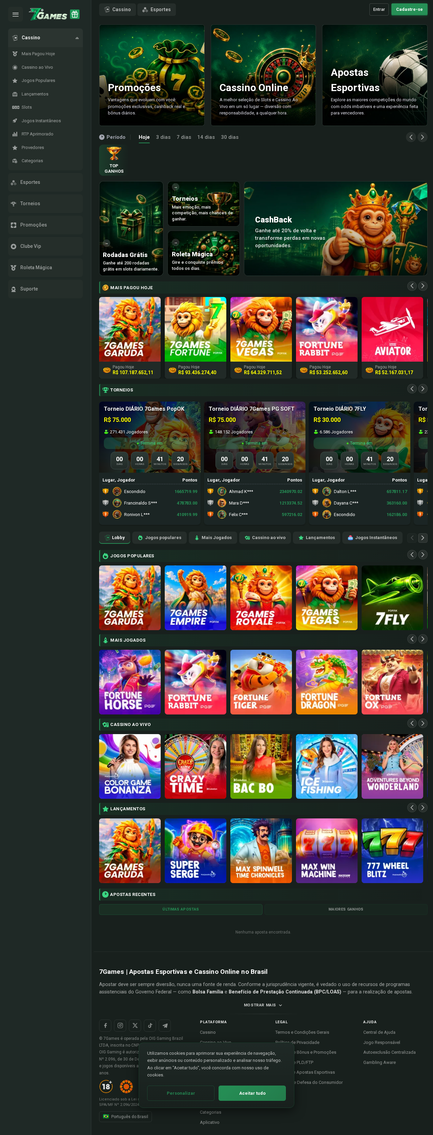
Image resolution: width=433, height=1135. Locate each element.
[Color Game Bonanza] (130, 766)
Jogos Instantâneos (376, 537)
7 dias (184, 137)
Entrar (379, 9)
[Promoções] (74, 14)
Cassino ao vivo (269, 537)
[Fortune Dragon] (327, 682)
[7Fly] (392, 597)
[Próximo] (422, 137)
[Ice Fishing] (327, 766)
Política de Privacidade (297, 1042)
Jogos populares (163, 537)
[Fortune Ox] (392, 682)
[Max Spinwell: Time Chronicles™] (261, 850)
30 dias (229, 137)
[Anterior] (411, 137)
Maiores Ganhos (346, 909)
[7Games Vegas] (327, 597)
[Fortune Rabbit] (195, 682)
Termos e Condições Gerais (302, 1032)
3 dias (163, 137)
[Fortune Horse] (130, 682)
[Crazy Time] (195, 766)
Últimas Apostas (180, 909)
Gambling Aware (379, 1062)
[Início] (47, 14)
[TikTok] (150, 1026)
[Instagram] (120, 1026)
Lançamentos (320, 537)
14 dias (206, 137)
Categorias (210, 1112)
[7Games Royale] (261, 597)
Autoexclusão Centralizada (389, 1052)
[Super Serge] (195, 850)
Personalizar (181, 1093)
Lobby (118, 537)
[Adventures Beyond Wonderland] (392, 766)
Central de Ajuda (379, 1032)
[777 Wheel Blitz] (392, 850)
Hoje (144, 137)
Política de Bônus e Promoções (305, 1052)
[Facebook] (105, 1026)
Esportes (161, 9)
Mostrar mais (260, 1005)
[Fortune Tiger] (261, 682)
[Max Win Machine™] (327, 850)
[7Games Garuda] (130, 597)
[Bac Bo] (261, 766)
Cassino (121, 9)
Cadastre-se (409, 9)
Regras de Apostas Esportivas (305, 1072)
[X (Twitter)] (135, 1026)
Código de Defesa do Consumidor (309, 1082)
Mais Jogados (217, 537)
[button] (45, 37)
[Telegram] (165, 1026)
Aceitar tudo (252, 1093)
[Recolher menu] (15, 14)
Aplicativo (210, 1122)
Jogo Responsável (381, 1042)
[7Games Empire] (195, 597)
